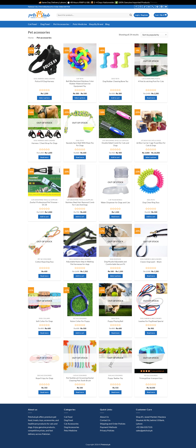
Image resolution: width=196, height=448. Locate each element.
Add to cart (115, 98)
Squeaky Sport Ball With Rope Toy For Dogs (80, 144)
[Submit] (130, 15)
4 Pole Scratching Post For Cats (151, 81)
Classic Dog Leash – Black (150, 262)
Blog (107, 24)
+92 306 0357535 (144, 427)
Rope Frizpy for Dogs (44, 378)
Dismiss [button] (153, 2)
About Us (104, 417)
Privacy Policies (107, 430)
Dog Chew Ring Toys (151, 202)
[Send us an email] (149, 7)
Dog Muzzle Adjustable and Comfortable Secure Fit (115, 262)
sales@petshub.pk (144, 430)
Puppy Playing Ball (115, 321)
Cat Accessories (71, 423)
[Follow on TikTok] (145, 7)
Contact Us (105, 420)
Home (31, 37)
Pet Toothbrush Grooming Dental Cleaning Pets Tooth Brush (80, 379)
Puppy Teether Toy (115, 378)
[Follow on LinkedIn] (162, 7)
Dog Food (45, 24)
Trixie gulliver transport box (150, 378)
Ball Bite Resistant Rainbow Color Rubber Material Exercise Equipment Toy (80, 83)
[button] (141, 15)
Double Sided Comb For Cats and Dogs (115, 144)
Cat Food (32, 24)
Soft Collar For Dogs (44, 321)
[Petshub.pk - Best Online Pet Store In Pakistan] (40, 14)
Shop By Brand (96, 24)
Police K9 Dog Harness (44, 81)
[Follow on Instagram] (140, 7)
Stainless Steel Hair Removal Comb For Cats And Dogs (79, 203)
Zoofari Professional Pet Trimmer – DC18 (44, 203)
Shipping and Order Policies (112, 423)
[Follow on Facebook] (136, 7)
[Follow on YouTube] (166, 7)
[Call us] (153, 7)
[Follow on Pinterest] (157, 7)
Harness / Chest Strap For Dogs (44, 143)
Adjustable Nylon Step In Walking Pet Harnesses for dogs (80, 262)
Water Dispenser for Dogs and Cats (115, 202)
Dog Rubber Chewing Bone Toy (115, 81)
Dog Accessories (71, 427)
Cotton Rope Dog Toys (44, 262)
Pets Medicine (80, 24)
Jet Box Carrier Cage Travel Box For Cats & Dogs (151, 144)
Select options (44, 98)
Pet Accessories (61, 24)
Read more (151, 98)
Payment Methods (108, 427)
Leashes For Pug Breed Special (151, 321)
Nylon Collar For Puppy (80, 321)
